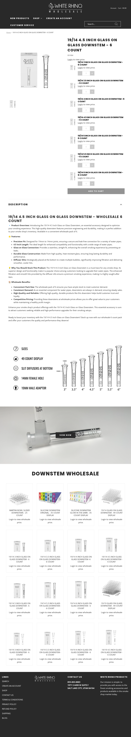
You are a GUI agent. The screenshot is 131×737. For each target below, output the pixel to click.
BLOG (4, 718)
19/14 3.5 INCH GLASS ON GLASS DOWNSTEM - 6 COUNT (100, 81)
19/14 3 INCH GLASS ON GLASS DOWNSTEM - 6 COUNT (100, 63)
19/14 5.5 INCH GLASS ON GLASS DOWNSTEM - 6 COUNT (100, 155)
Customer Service (22, 25)
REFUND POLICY (9, 709)
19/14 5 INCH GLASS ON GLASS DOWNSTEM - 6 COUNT (100, 137)
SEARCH (5, 681)
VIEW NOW (65, 435)
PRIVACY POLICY (9, 704)
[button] (12, 103)
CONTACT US (7, 695)
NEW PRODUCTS (19, 18)
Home (8, 32)
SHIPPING (6, 713)
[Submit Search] (116, 24)
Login (70, 59)
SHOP (4, 690)
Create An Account (59, 18)
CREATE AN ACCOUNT (11, 686)
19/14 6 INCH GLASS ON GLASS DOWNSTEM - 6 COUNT (100, 173)
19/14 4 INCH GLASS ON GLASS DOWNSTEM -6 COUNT (101, 100)
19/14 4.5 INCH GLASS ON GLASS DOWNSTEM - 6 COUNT (100, 118)
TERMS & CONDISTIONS (12, 699)
